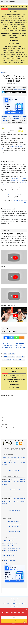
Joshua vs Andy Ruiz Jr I (9, 558)
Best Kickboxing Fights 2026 (14, 489)
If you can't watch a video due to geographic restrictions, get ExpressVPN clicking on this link (14, 118)
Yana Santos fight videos (18, 359)
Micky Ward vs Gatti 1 (9, 563)
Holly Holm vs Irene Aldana (17, 180)
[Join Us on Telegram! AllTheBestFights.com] (14, 93)
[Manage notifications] (24, 622)
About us (14, 600)
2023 (23, 462)
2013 (18, 460)
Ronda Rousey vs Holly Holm (12, 195)
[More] (21, 337)
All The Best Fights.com (8, 1)
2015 (23, 460)
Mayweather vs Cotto (14, 529)
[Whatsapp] (16, 337)
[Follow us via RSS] (21, 444)
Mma (6, 72)
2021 (18, 462)
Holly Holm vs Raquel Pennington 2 (17, 178)
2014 (20, 460)
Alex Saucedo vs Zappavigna (10, 543)
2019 (12, 462)
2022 (21, 462)
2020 (15, 462)
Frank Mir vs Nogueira (14, 531)
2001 (6, 457)
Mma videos (11, 353)
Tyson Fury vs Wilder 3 (8, 540)
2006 (21, 457)
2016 (3, 462)
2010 (9, 460)
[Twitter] (11, 337)
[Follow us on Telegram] (17, 444)
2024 (3, 465)
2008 (3, 460)
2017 (6, 462)
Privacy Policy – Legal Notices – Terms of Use (14, 603)
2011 (12, 460)
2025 (6, 465)
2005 (18, 457)
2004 (15, 457)
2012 (15, 460)
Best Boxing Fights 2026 (14, 470)
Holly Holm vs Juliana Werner (12, 193)
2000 (3, 457)
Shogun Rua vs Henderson (14, 521)
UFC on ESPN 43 (7, 359)
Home (2, 72)
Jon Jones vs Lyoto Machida (14, 524)
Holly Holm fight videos (9, 356)
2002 (9, 457)
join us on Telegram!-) (19, 89)
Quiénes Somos (14, 606)
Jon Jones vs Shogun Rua (9, 560)
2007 (23, 457)
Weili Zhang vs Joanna (8, 545)
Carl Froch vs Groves (8, 553)
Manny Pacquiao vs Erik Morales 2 (11, 548)
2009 (6, 460)
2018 (9, 462)
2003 (12, 457)
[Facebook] (6, 337)
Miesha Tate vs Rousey (9, 555)
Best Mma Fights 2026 (14, 510)
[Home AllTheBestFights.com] (7, 444)
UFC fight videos (20, 356)
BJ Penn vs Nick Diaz (14, 526)
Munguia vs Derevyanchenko (10, 550)
